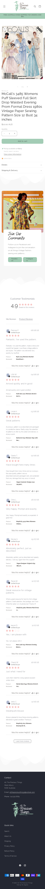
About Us (7, 836)
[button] (4, 6)
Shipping (7, 841)
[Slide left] (17, 86)
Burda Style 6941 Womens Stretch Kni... (27, 685)
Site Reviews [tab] (11, 319)
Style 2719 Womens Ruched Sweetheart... (25, 358)
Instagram (29, 260)
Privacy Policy (9, 846)
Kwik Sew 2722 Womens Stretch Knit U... (26, 395)
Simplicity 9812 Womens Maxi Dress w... (27, 609)
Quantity (4, 129)
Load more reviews (22, 741)
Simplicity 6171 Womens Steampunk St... (23, 725)
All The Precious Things (25, 883)
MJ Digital (25, 885)
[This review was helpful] (32, 366)
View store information (12, 154)
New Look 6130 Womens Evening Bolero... (26, 646)
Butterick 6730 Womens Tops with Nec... (27, 439)
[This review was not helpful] (36, 366)
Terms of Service (10, 856)
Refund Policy (9, 851)
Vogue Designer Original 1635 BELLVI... (26, 565)
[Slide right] (27, 86)
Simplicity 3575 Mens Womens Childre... (25, 523)
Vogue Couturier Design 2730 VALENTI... (25, 483)
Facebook (14, 260)
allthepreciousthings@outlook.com (22, 792)
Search (6, 831)
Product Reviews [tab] (26, 319)
